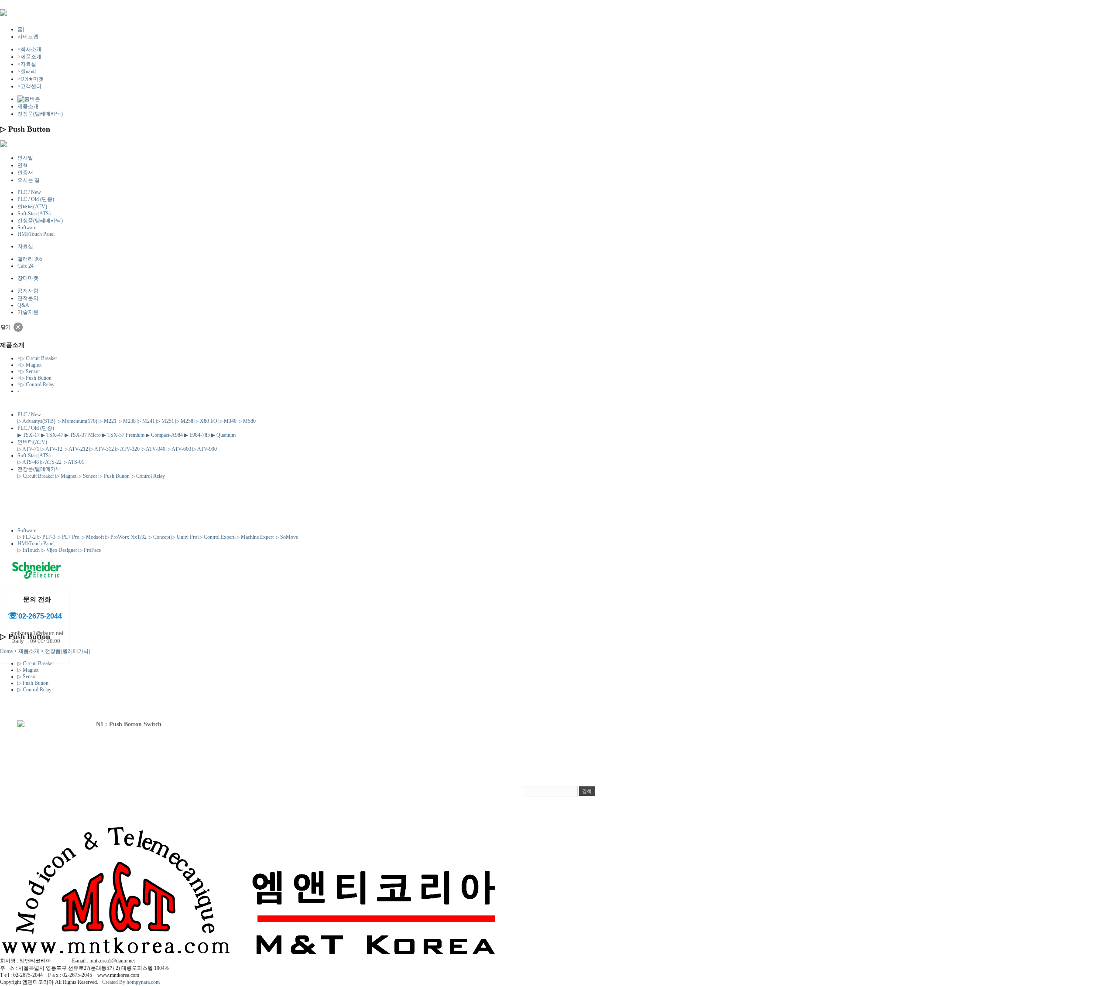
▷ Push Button (34, 378)
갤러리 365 (29, 259)
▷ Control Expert (216, 537)
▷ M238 (127, 421)
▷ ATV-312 (101, 449)
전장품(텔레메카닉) (40, 114)
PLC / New (29, 192)
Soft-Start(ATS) (34, 214)
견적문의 (27, 298)
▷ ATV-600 (179, 449)
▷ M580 (247, 421)
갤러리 (26, 71)
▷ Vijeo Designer (59, 550)
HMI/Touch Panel (36, 234)
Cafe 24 (25, 266)
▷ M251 (165, 421)
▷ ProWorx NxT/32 (126, 537)
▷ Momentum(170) (77, 421)
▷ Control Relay (36, 384)
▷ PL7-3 (46, 537)
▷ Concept (159, 537)
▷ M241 (146, 421)
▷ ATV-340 (153, 449)
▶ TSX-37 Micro (83, 435)
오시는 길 (28, 180)
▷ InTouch (28, 550)
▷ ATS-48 (28, 462)
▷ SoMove (286, 537)
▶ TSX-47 (52, 435)
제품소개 (29, 57)
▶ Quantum (223, 435)
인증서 (25, 173)
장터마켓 (27, 278)
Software (26, 227)
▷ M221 (107, 421)
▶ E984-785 (197, 435)
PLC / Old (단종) (35, 199)
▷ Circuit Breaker (37, 358)
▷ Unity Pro (184, 537)
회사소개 (29, 49)
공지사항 (27, 291)
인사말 (25, 158)
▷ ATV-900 (204, 449)
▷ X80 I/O (206, 421)
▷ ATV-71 (28, 449)
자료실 (26, 64)
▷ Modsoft (92, 537)
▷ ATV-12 (51, 449)
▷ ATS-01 (73, 462)
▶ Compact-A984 (164, 435)
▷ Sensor (28, 371)
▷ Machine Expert (255, 537)
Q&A (23, 305)
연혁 (22, 165)
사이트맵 (27, 37)
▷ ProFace (90, 550)
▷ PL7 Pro (68, 537)
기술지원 (27, 312)
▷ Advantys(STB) (36, 421)
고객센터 (29, 86)
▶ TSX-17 (28, 435)
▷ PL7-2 (26, 537)
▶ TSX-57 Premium (123, 435)
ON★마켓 (30, 79)
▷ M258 (184, 421)
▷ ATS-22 (51, 462)
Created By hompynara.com (131, 982)
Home (6, 651)
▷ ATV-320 (127, 449)
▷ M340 (227, 421)
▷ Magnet (29, 365)
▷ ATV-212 (76, 449)
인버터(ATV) (32, 207)
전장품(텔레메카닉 (39, 469)
